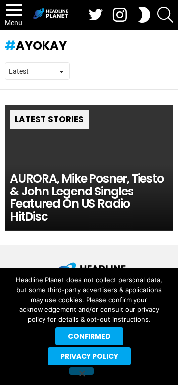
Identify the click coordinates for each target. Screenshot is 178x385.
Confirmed (89, 336)
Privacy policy (89, 356)
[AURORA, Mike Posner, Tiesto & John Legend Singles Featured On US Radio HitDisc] (89, 168)
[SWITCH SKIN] (144, 14)
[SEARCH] (165, 14)
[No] (81, 371)
